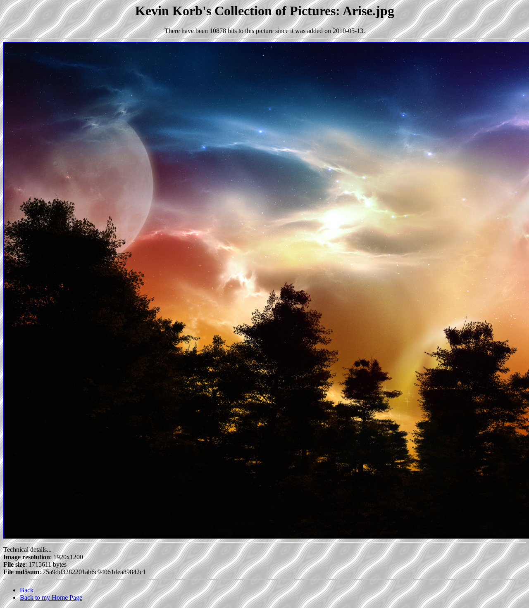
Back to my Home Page (51, 597)
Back (26, 590)
